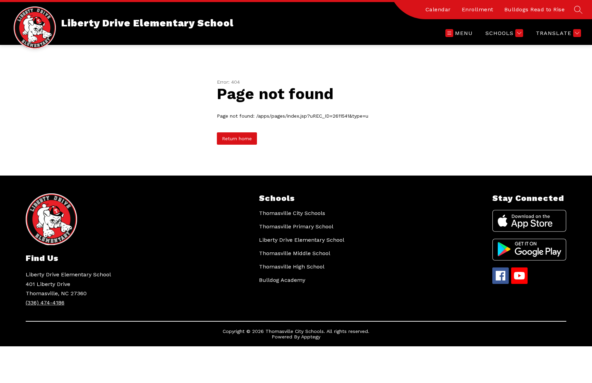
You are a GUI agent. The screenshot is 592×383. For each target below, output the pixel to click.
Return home (237, 138)
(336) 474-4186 (45, 302)
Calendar (438, 9)
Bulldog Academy (282, 280)
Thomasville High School (291, 266)
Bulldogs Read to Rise (534, 9)
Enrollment (477, 9)
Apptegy (310, 336)
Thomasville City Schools (292, 213)
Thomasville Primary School (296, 226)
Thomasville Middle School (294, 253)
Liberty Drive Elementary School (301, 240)
